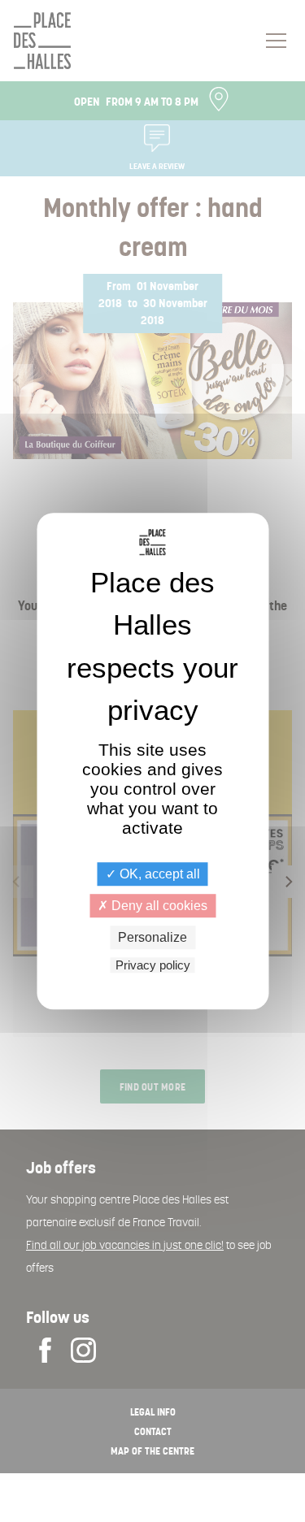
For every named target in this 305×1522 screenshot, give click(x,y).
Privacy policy (152, 965)
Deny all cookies (157, 906)
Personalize (152, 937)
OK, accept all (158, 874)
